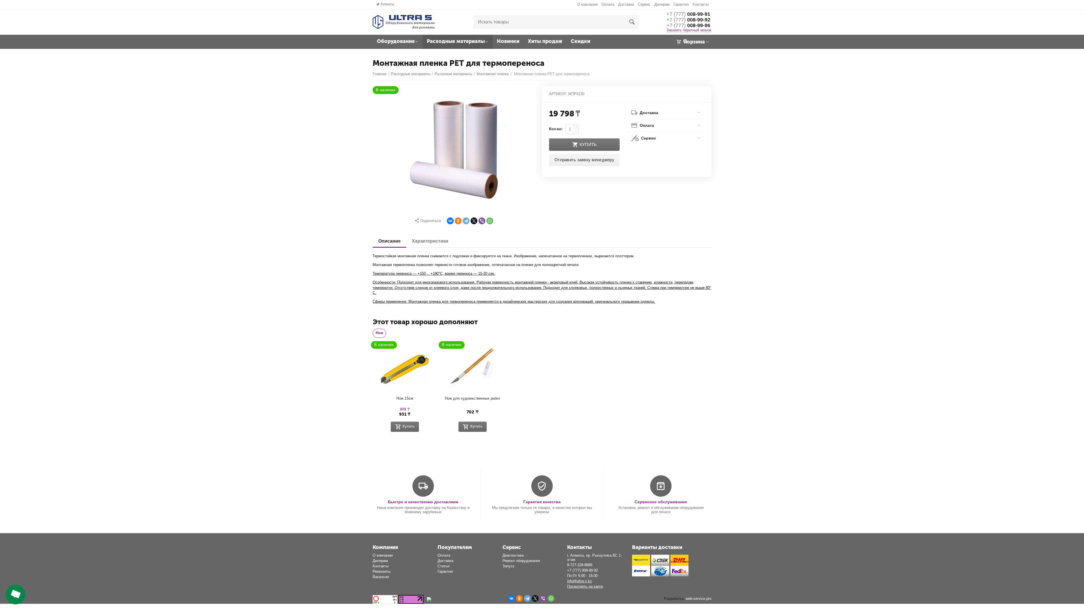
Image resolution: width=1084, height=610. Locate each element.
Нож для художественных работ (472, 398)
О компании (587, 4)
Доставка (626, 4)
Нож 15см (404, 398)
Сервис (644, 4)
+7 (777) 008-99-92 (582, 570)
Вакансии (381, 577)
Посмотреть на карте (585, 586)
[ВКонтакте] (450, 220)
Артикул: (558, 94)
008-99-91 (688, 14)
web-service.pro (698, 598)
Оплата (608, 4)
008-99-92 (688, 20)
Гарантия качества (542, 502)
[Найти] (632, 22)
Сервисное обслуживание (661, 502)
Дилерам (662, 4)
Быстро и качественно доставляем (423, 502)
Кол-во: (556, 129)
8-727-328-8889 (579, 565)
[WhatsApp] (489, 220)
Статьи (443, 566)
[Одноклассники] (458, 220)
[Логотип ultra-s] (404, 21)
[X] (474, 220)
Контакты (701, 4)
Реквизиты (381, 571)
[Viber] (481, 220)
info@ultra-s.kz (579, 581)
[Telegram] (466, 220)
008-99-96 (688, 25)
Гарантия (681, 4)
